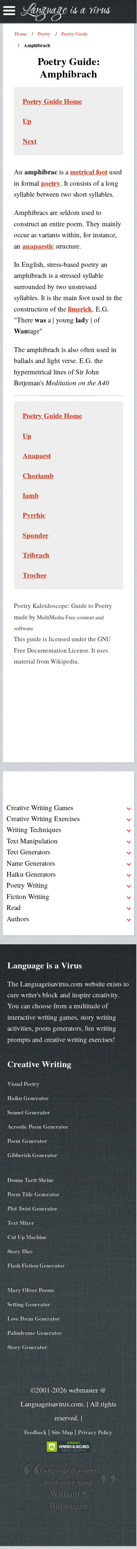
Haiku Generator (28, 1098)
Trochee (34, 575)
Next (30, 141)
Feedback (35, 1432)
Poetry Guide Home (52, 101)
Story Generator (27, 1347)
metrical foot (88, 172)
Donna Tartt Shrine (30, 1180)
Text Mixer (20, 1223)
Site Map (62, 1432)
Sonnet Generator (28, 1112)
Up (27, 121)
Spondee (35, 535)
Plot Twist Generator (32, 1208)
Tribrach (36, 555)
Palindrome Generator (34, 1333)
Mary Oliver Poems (30, 1290)
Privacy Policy (95, 1432)
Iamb (31, 495)
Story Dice (20, 1251)
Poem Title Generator (33, 1194)
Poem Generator (27, 1141)
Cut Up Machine (26, 1237)
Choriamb (38, 475)
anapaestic (38, 246)
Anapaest (37, 455)
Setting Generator (28, 1304)
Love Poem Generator (33, 1318)
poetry (50, 183)
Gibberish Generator (32, 1155)
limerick (80, 309)
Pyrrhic (34, 515)
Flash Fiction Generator (36, 1265)
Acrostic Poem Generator (37, 1126)
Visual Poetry (23, 1084)
